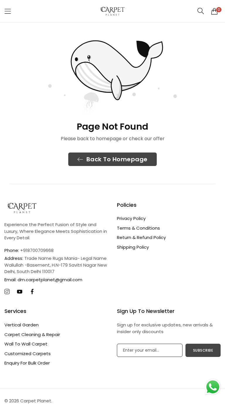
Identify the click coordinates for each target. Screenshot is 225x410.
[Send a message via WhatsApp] (213, 387)
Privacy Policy (131, 218)
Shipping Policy (133, 247)
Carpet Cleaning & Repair (32, 334)
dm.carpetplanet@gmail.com (43, 280)
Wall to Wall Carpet (25, 344)
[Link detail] (7, 292)
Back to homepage (117, 159)
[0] (214, 11)
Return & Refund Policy (141, 237)
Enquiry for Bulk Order (27, 363)
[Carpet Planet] (112, 11)
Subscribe (203, 350)
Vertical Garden (21, 325)
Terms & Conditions (138, 228)
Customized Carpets (27, 353)
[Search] (200, 11)
